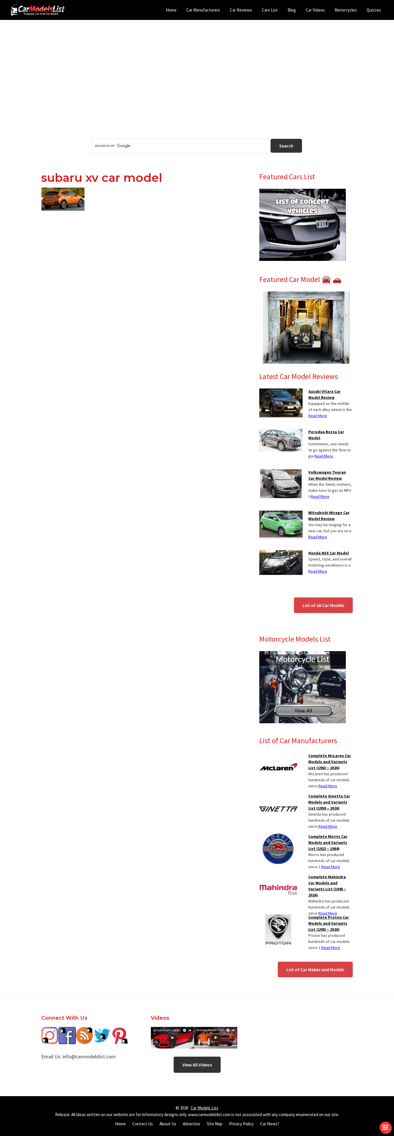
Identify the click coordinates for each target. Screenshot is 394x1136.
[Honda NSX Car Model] (281, 553)
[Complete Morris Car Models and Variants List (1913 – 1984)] (278, 837)
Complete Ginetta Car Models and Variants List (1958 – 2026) (329, 802)
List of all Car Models (323, 605)
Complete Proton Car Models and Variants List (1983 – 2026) (328, 923)
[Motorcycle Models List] (302, 654)
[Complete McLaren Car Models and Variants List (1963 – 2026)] (278, 756)
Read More (317, 415)
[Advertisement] (197, 89)
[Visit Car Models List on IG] (50, 1031)
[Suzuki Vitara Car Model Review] (281, 392)
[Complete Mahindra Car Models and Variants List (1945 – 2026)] (278, 877)
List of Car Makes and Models (315, 969)
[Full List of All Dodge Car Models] (172, 1031)
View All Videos (197, 1065)
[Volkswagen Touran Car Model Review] (281, 473)
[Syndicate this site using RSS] (84, 1031)
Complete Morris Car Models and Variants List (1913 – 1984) (328, 842)
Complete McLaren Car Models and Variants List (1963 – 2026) (329, 761)
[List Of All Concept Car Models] (302, 192)
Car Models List (204, 1108)
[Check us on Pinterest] (119, 1031)
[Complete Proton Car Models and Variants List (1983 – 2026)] (278, 918)
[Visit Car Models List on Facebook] (67, 1031)
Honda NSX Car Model (328, 553)
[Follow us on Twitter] (101, 1031)
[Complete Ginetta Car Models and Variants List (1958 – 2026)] (278, 796)
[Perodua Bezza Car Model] (281, 432)
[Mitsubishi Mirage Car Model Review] (281, 513)
